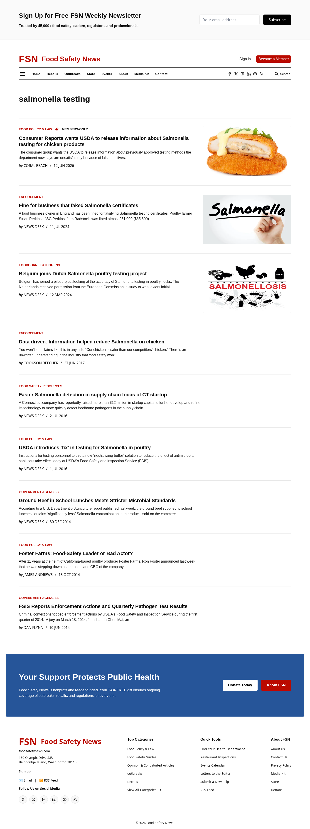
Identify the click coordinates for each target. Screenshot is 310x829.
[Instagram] (242, 74)
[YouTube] (255, 74)
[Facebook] (230, 74)
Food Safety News (160, 823)
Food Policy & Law (35, 129)
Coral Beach (36, 165)
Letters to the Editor (215, 773)
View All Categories (141, 790)
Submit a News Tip (214, 781)
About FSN (276, 685)
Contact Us (279, 757)
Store (275, 781)
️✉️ (25, 780)
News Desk (34, 226)
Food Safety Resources (40, 386)
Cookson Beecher (41, 362)
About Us (278, 749)
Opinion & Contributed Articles (150, 765)
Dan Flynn (33, 627)
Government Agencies (39, 492)
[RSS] (261, 74)
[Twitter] (236, 74)
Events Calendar (212, 765)
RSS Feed (207, 790)
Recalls (132, 781)
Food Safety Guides (141, 757)
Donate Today (240, 685)
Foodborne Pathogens (39, 265)
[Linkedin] (249, 74)
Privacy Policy (281, 765)
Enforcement (31, 197)
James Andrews (38, 574)
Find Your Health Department (222, 749)
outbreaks (135, 773)
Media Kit (278, 773)
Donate (276, 790)
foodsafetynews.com (34, 751)
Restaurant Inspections (218, 757)
